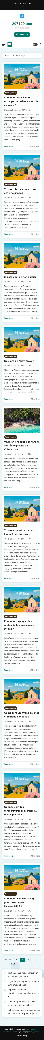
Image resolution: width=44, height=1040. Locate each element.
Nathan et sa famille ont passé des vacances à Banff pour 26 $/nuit (24, 1012)
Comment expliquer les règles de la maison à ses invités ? (19, 625)
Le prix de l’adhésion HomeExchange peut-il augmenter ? (24, 993)
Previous (8, 960)
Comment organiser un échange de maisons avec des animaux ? (22, 101)
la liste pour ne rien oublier (20, 277)
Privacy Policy (22, 1036)
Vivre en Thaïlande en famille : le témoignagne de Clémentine (22, 445)
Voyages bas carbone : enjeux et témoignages (22, 191)
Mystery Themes (34, 1032)
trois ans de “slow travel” (19, 361)
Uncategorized (10, 93)
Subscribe (23, 34)
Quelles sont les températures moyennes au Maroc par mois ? (20, 810)
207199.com (22, 23)
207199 (25, 110)
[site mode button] (35, 44)
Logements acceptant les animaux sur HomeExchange (24, 983)
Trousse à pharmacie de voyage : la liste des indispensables (23, 1003)
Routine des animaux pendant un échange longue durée (23, 975)
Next (13, 964)
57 (5, 964)
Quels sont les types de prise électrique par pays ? (21, 714)
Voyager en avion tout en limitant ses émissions (19, 532)
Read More (8, 146)
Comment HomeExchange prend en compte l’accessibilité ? (19, 902)
